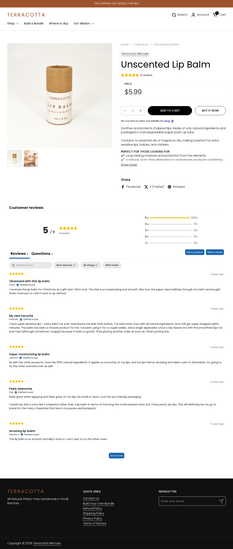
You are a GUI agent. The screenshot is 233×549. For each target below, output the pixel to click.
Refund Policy (92, 508)
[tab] (42, 254)
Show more (116, 455)
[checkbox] (111, 265)
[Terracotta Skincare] (26, 15)
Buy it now (210, 110)
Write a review (214, 252)
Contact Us (91, 498)
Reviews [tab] (19, 253)
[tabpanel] (116, 362)
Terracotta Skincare (135, 54)
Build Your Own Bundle (98, 503)
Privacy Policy (92, 518)
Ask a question (195, 252)
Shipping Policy (93, 513)
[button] (179, 15)
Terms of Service (94, 523)
